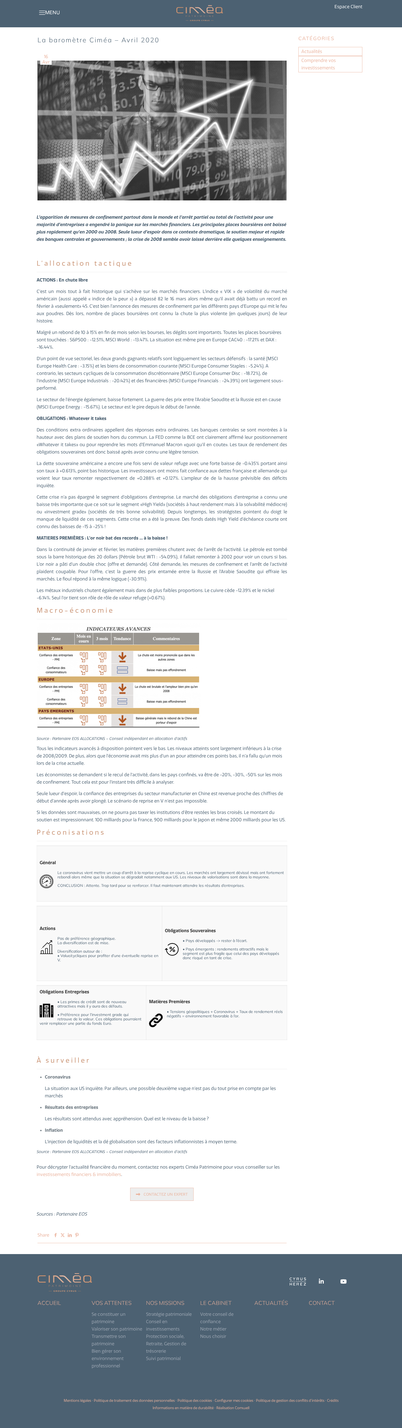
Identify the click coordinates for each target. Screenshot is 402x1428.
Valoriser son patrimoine (117, 1329)
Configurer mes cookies (234, 1400)
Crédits (333, 1400)
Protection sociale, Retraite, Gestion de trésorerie (166, 1344)
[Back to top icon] (375, 1417)
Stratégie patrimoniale (169, 1314)
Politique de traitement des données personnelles (134, 1400)
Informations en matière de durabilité (183, 1408)
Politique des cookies (194, 1400)
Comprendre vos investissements (318, 64)
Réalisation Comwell (232, 1408)
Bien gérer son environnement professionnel (108, 1358)
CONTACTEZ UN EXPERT (166, 1194)
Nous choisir (213, 1336)
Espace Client (348, 6)
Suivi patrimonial (163, 1358)
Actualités (311, 51)
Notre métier (213, 1329)
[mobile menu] (42, 12)
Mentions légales (77, 1400)
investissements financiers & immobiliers (79, 1174)
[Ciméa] (199, 12)
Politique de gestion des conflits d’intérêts (290, 1400)
